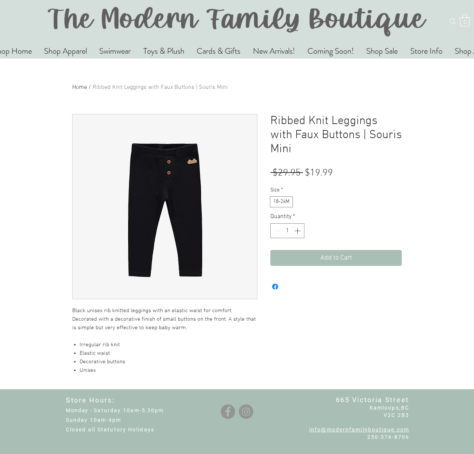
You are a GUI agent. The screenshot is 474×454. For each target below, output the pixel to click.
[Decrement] (276, 231)
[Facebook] (228, 411)
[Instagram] (246, 411)
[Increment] (298, 231)
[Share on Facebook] (275, 286)
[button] (465, 20)
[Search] (453, 21)
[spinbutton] (287, 231)
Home (79, 87)
